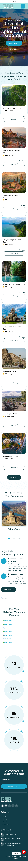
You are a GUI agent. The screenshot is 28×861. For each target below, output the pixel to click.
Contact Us (5, 825)
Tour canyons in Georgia (12, 108)
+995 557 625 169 (10, 834)
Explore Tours (13, 39)
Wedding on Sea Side (11, 456)
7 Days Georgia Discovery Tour (14, 284)
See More (13, 477)
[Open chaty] (24, 852)
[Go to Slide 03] (11, 538)
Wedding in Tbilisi (9, 371)
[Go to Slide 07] (21, 538)
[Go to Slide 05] (16, 538)
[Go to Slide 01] (6, 538)
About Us (5, 822)
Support (14, 1)
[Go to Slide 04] (14, 538)
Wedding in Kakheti (10, 414)
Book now (13, 119)
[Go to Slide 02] (9, 538)
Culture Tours (14, 529)
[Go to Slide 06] (19, 538)
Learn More (7, 589)
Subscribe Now (12, 786)
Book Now (13, 164)
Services (4, 819)
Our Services (13, 45)
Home (4, 816)
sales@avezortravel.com (12, 838)
